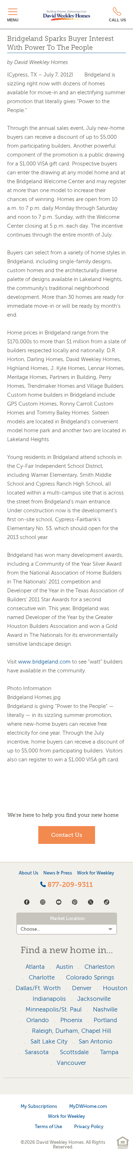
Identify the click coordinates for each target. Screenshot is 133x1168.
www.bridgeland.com (44, 662)
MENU (12, 20)
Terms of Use (48, 1126)
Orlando (37, 1020)
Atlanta (35, 966)
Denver (82, 988)
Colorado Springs (90, 977)
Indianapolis (49, 998)
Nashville (105, 1009)
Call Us (117, 20)
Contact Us (66, 835)
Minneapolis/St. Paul (54, 1009)
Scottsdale (74, 1052)
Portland (105, 1020)
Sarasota (37, 1052)
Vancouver (71, 1062)
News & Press (57, 873)
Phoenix (71, 1020)
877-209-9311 (69, 884)
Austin (64, 966)
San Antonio (95, 1041)
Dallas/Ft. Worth (38, 988)
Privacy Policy (89, 1126)
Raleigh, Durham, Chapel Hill (71, 1030)
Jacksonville (94, 998)
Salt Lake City (49, 1041)
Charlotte (42, 977)
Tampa (109, 1052)
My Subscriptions (39, 1106)
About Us (28, 873)
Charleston (99, 966)
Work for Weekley (95, 873)
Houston (115, 988)
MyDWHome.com (88, 1106)
